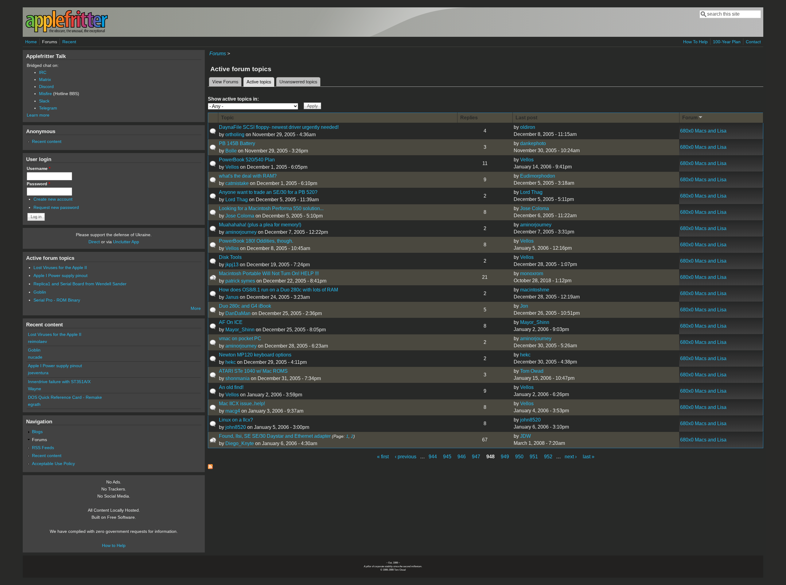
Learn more (38, 115)
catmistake (237, 183)
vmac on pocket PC (240, 338)
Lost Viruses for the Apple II (60, 267)
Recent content (46, 141)
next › (571, 456)
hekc (230, 362)
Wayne (34, 388)
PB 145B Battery (237, 143)
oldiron (527, 127)
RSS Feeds (43, 447)
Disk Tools (230, 257)
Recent (69, 41)
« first (383, 456)
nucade (35, 357)
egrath (34, 404)
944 (433, 456)
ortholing (234, 134)
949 (505, 456)
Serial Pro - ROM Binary (56, 300)
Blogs (37, 431)
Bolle (231, 150)
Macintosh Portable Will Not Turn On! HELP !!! (269, 273)
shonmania (237, 378)
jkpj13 (232, 264)
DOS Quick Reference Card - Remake (65, 397)
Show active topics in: (233, 99)
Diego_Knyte (239, 443)
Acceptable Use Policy (53, 463)
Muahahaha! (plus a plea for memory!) (260, 224)
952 (548, 456)
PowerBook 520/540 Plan (247, 159)
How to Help (114, 545)
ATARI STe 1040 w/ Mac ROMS (253, 371)
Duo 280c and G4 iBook (245, 306)
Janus (232, 297)
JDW (525, 436)
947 (476, 456)
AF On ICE (231, 322)
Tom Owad (531, 371)
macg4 (232, 411)
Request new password (56, 207)
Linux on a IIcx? (236, 419)
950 (519, 456)
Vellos (232, 167)
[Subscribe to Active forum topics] (210, 467)
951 (534, 456)
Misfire (45, 93)
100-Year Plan (727, 41)
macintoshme (534, 289)
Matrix (45, 79)
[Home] (66, 31)
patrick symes (240, 280)
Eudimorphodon (537, 176)
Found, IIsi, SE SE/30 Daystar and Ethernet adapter (275, 436)
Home (31, 41)
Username (38, 168)
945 (447, 456)
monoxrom (531, 273)
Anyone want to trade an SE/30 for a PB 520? (268, 192)
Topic (227, 117)
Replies (469, 117)
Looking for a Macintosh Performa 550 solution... (271, 208)
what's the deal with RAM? (248, 176)
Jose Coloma (239, 215)
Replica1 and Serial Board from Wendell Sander (79, 283)
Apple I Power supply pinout (60, 275)
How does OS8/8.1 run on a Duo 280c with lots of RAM (278, 289)
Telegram (48, 108)
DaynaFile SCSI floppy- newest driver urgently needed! (279, 127)
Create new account (52, 199)
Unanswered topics (298, 81)
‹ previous (405, 456)
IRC (42, 72)
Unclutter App (126, 241)
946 (461, 456)
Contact (753, 41)
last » (588, 456)
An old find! (231, 387)
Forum (690, 117)
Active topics (260, 81)
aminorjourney (241, 232)
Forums (49, 41)
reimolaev (37, 341)
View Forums (225, 81)
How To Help (695, 41)
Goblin (39, 292)
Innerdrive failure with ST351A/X (59, 381)
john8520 (235, 427)
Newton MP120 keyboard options (255, 354)
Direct (94, 241)
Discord (46, 86)
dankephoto (533, 143)
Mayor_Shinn (240, 329)
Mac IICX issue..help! (242, 403)
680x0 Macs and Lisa (703, 130)
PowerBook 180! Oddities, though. (256, 241)
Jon (524, 306)
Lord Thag (236, 199)
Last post (526, 117)
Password (38, 183)
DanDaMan (238, 313)
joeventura (38, 372)
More (196, 308)
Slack (44, 100)
